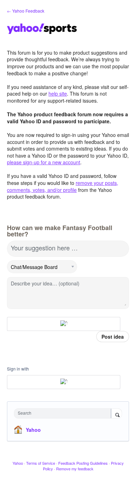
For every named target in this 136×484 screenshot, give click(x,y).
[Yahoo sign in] (63, 324)
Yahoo (33, 429)
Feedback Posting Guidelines (83, 463)
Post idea (112, 336)
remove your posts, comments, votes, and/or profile (62, 186)
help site (57, 93)
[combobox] (64, 413)
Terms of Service (40, 463)
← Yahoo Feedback (25, 11)
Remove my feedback (74, 468)
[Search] (116, 414)
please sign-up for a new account (43, 162)
